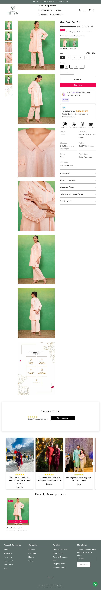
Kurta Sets (8, 557)
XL (76, 66)
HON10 (65, 100)
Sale (5, 568)
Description (65, 173)
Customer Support (60, 567)
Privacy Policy (58, 553)
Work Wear (8, 553)
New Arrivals (9, 561)
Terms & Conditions (60, 549)
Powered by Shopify (57, 585)
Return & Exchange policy (60, 558)
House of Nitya (47, 585)
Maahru (31, 557)
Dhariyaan (32, 553)
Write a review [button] (62, 418)
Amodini (31, 549)
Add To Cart (18, 521)
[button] (51, 6)
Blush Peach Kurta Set (14, 528)
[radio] (64, 44)
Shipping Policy (59, 564)
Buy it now (78, 85)
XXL (82, 66)
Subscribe (83, 564)
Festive (6, 549)
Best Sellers (8, 565)
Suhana (31, 561)
